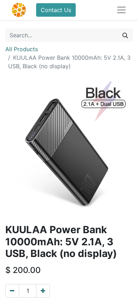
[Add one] (43, 291)
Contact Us (56, 10)
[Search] (125, 35)
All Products (21, 49)
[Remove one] (12, 291)
